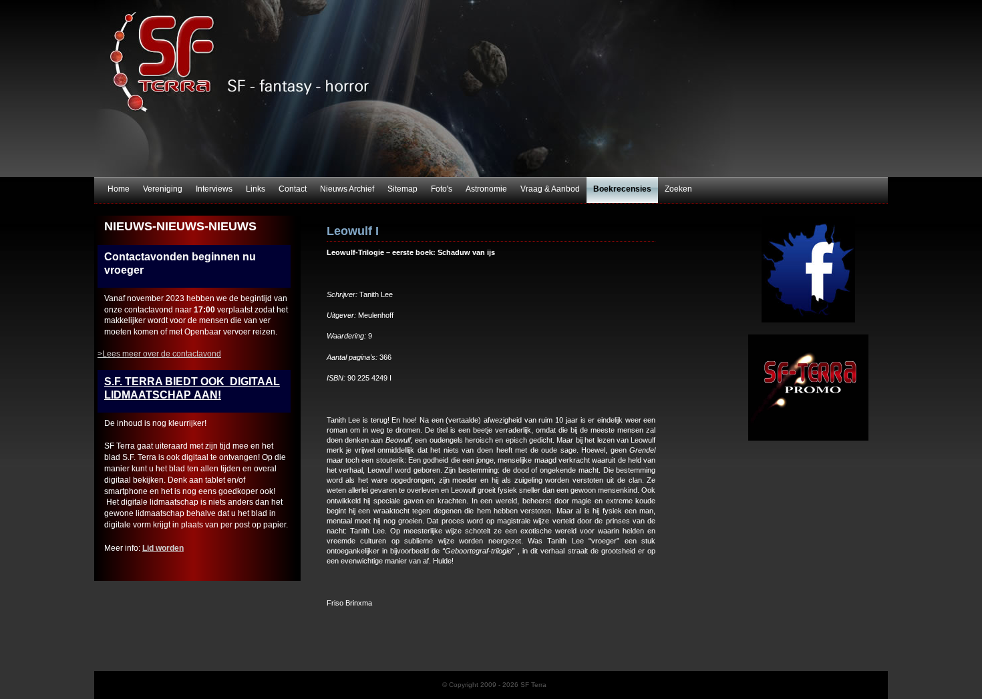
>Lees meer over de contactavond (159, 354)
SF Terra (491, 88)
